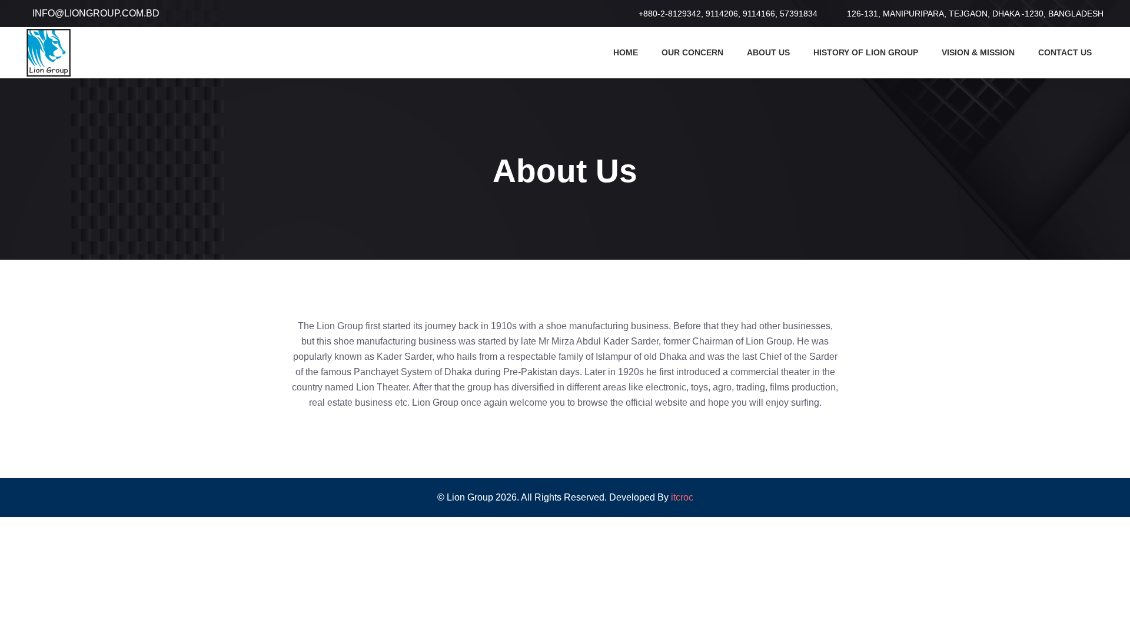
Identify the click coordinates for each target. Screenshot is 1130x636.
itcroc (682, 497)
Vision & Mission (978, 52)
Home (625, 52)
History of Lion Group (865, 52)
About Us (768, 52)
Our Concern (692, 52)
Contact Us (1065, 52)
